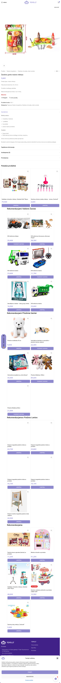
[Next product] (59, 71)
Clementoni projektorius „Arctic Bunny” (17, 375)
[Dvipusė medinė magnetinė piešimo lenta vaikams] (18, 501)
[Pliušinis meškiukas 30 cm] (18, 327)
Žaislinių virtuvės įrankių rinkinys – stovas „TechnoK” (44, 199)
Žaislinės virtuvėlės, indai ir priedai (26, 71)
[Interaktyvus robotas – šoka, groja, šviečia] (18, 290)
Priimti (30, 672)
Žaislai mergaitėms (11, 71)
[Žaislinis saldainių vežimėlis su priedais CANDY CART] (42, 574)
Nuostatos (29, 676)
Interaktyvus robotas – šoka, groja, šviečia (18, 303)
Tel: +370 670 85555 (7, 653)
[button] (57, 658)
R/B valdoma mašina (12, 270)
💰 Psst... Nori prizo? (3, 343)
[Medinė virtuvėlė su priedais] (42, 539)
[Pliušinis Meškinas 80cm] (18, 395)
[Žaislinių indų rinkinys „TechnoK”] (18, 611)
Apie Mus (33, 647)
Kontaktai (33, 650)
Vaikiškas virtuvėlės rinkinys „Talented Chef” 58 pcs (15, 199)
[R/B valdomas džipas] (18, 223)
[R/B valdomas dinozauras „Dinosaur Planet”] (42, 223)
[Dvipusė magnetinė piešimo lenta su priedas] (18, 432)
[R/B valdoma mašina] (18, 257)
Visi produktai (34, 645)
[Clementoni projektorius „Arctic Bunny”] (18, 362)
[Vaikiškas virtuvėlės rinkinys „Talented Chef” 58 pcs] (16, 183)
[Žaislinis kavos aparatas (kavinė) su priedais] (18, 539)
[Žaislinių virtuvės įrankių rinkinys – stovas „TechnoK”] (45, 183)
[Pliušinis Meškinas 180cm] (42, 362)
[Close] (3, 335)
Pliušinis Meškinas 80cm (13, 408)
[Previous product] (55, 71)
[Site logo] (30, 2)
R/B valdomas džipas (13, 236)
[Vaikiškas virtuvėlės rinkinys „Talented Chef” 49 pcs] (18, 574)
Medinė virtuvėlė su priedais (38, 552)
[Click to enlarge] (4, 65)
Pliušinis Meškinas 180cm (37, 375)
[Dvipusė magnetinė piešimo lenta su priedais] (42, 432)
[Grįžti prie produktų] (57, 71)
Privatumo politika (29, 680)
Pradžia (3, 71)
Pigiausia (9, 105)
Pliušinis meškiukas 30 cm (14, 340)
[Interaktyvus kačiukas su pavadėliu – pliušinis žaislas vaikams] (42, 327)
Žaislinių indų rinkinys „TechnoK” (15, 624)
